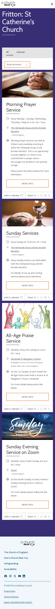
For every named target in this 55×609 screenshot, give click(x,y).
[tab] (13, 195)
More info (27, 183)
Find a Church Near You (16, 557)
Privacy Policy (9, 591)
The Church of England (16, 552)
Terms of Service (11, 597)
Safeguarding (11, 563)
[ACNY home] (8, 4)
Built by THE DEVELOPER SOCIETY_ (18, 602)
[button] (52, 4)
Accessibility (10, 569)
